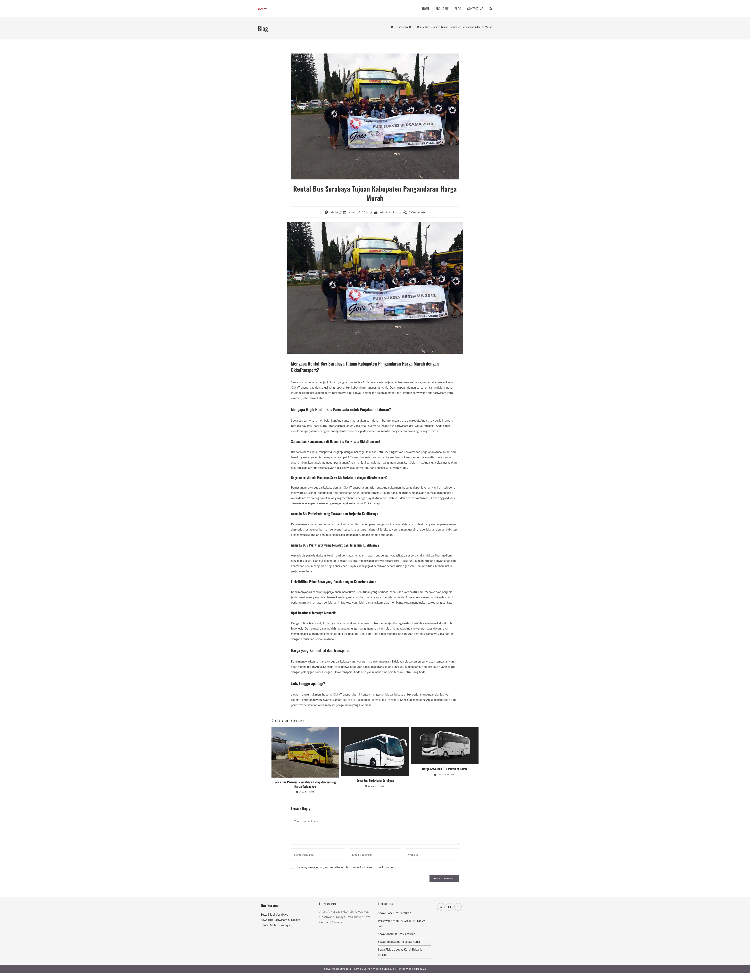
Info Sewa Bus (388, 212)
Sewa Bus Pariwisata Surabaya (375, 780)
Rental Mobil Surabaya (275, 925)
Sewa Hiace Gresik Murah (394, 913)
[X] (441, 907)
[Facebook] (449, 907)
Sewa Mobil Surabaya (274, 914)
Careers (337, 922)
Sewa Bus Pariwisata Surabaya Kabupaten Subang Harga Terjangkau (305, 784)
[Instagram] (458, 907)
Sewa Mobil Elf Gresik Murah (396, 934)
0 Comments (417, 212)
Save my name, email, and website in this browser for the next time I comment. (346, 867)
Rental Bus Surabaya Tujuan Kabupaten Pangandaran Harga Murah (454, 27)
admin (334, 212)
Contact (324, 922)
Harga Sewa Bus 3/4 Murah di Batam (445, 769)
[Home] (392, 27)
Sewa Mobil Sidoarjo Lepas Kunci (399, 941)
